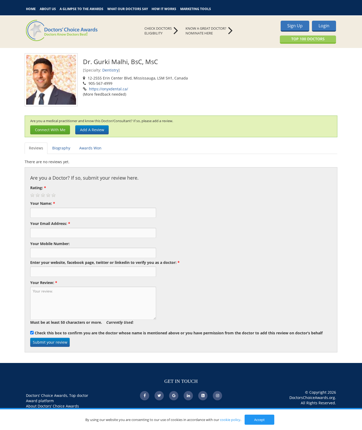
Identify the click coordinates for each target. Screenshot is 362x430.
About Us (48, 8)
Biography (61, 147)
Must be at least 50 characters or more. (82, 322)
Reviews (36, 147)
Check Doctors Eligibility (158, 31)
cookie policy (230, 419)
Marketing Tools (195, 8)
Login (324, 26)
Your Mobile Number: (50, 243)
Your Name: (42, 203)
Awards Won (90, 147)
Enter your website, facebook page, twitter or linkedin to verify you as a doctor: (105, 262)
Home (31, 8)
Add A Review (92, 129)
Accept (259, 419)
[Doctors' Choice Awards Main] (75, 30)
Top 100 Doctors (308, 38)
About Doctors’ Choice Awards (52, 406)
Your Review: (43, 282)
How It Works (164, 8)
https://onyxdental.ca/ (108, 88)
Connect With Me (50, 129)
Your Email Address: (50, 223)
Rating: (38, 187)
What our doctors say (127, 8)
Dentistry (110, 70)
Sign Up (295, 26)
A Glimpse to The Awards (81, 8)
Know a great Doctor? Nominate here (206, 31)
